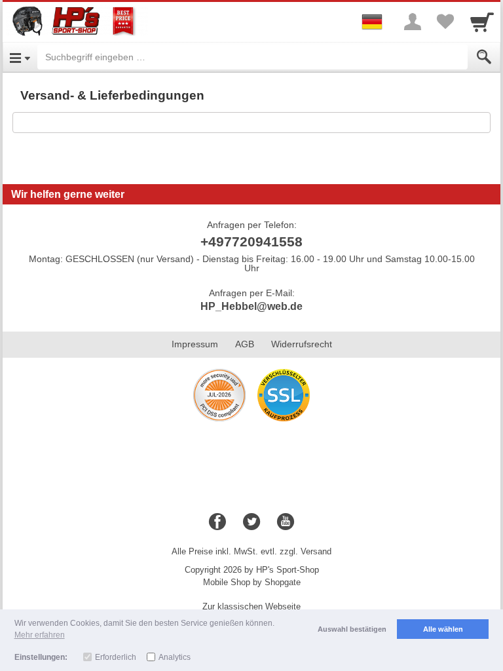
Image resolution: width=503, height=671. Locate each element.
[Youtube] (286, 522)
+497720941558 (251, 241)
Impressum (195, 344)
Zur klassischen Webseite (251, 606)
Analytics (174, 657)
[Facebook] (217, 522)
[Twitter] (251, 522)
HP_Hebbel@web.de (251, 306)
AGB (244, 344)
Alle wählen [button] (443, 629)
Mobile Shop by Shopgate (252, 582)
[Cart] (482, 22)
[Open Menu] (20, 57)
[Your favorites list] (445, 22)
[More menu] (413, 22)
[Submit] (484, 57)
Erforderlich (115, 657)
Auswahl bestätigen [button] (352, 629)
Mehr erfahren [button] (39, 635)
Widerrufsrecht (301, 344)
